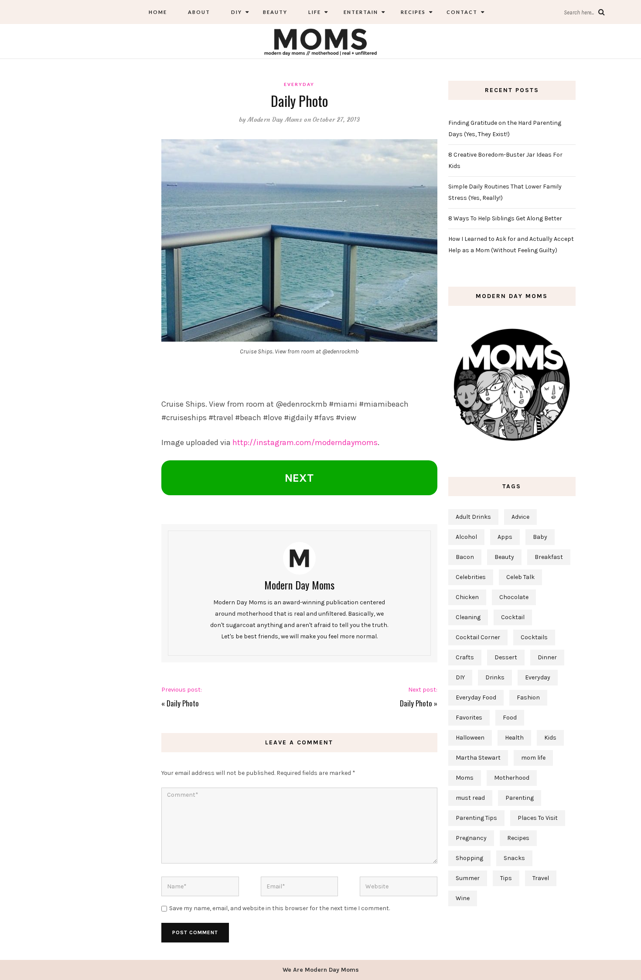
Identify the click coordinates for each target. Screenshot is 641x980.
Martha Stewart (478, 757)
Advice (520, 517)
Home (158, 12)
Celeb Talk (520, 577)
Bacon (465, 557)
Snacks (514, 858)
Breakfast (549, 557)
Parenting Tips (476, 818)
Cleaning (468, 617)
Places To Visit (538, 818)
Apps (505, 537)
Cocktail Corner (478, 637)
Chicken (467, 597)
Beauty (275, 12)
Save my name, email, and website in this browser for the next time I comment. (279, 908)
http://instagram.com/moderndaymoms (305, 442)
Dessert (505, 657)
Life (314, 12)
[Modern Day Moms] (320, 41)
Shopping (469, 858)
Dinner (547, 657)
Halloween (470, 737)
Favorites (469, 717)
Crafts (465, 657)
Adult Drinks (473, 517)
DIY (236, 12)
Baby (540, 537)
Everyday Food (476, 697)
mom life (533, 757)
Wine (463, 898)
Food (510, 717)
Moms (465, 777)
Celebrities (471, 577)
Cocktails (534, 637)
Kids (550, 737)
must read (470, 798)
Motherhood (511, 777)
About (199, 12)
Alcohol (466, 537)
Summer (468, 878)
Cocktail (513, 617)
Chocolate (513, 597)
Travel (540, 878)
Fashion (528, 697)
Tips (506, 878)
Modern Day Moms (275, 119)
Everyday (299, 84)
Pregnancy (471, 838)
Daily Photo (183, 703)
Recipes (412, 12)
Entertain (360, 12)
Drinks (495, 677)
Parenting (519, 798)
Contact (462, 12)
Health (514, 737)
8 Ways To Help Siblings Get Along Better (505, 218)
